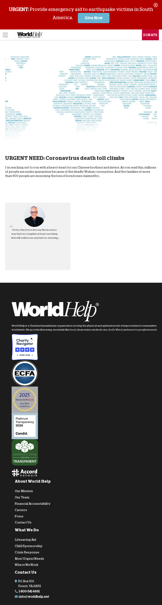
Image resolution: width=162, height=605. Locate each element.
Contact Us (23, 522)
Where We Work (26, 564)
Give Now (94, 18)
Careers (21, 510)
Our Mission (24, 491)
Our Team (22, 497)
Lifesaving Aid (25, 539)
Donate (150, 34)
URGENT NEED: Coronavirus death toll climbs (64, 158)
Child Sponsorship (28, 546)
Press (19, 516)
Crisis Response (27, 552)
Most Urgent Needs (29, 558)
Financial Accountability (33, 503)
